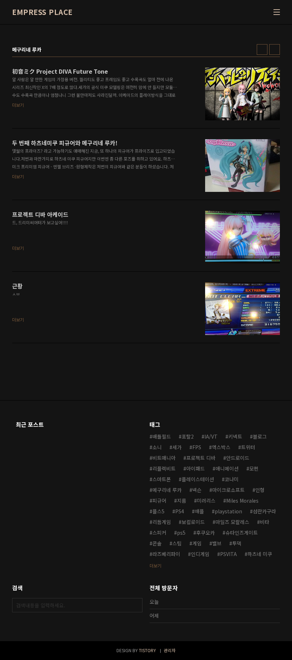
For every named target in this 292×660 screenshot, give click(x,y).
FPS (196, 447)
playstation (228, 511)
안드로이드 (237, 457)
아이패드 (195, 468)
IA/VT (211, 436)
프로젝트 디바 (200, 457)
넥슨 (197, 489)
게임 (197, 543)
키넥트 (235, 436)
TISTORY (147, 650)
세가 (177, 447)
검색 (135, 605)
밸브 (216, 543)
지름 (181, 500)
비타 (264, 521)
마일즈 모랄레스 (232, 521)
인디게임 (200, 553)
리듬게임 (161, 521)
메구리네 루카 (167, 489)
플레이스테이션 (198, 479)
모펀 (254, 468)
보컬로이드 (193, 521)
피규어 (159, 500)
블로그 (260, 436)
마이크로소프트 (228, 489)
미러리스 (206, 500)
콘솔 (157, 543)
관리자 (170, 650)
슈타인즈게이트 (241, 532)
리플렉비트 (164, 468)
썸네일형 (262, 49)
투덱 (236, 543)
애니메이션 (227, 468)
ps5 (181, 532)
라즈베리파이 (166, 553)
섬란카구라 (264, 511)
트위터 (248, 447)
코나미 (232, 479)
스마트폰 (161, 479)
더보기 (155, 565)
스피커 (159, 532)
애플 (199, 511)
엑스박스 (221, 447)
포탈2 (188, 436)
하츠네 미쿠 (259, 553)
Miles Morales (242, 500)
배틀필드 (161, 436)
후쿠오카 (205, 532)
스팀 (177, 543)
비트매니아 (164, 457)
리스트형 (274, 49)
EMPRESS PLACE (42, 12)
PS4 (179, 511)
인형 (260, 489)
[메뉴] (276, 12)
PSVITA (228, 553)
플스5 (158, 511)
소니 (157, 447)
